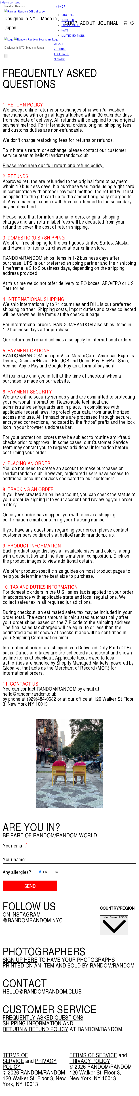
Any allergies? (17, 872)
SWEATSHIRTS (71, 25)
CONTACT (25, 982)
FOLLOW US (61, 54)
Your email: (15, 845)
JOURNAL (108, 22)
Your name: (14, 859)
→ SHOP (60, 6)
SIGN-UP (59, 59)
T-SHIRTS (68, 20)
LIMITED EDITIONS (73, 36)
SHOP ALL (68, 15)
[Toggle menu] (6, 56)
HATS (65, 30)
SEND (30, 885)
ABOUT (87, 22)
